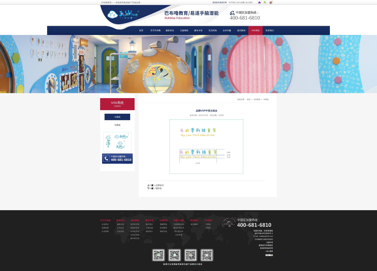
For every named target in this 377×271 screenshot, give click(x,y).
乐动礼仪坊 (134, 231)
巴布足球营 (134, 235)
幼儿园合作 (178, 231)
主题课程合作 (178, 224)
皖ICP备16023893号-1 (264, 233)
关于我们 (232, 2)
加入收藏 (240, 2)
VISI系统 (255, 30)
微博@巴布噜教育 (266, 245)
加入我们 (249, 2)
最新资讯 (170, 30)
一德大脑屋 (269, 251)
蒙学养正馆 (134, 238)
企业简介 (105, 224)
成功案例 (241, 30)
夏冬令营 (198, 30)
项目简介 (149, 231)
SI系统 (117, 125)
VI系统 (117, 117)
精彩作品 (163, 231)
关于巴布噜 (155, 30)
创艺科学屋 (134, 224)
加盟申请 (269, 242)
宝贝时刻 (213, 30)
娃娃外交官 (134, 228)
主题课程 (184, 30)
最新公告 (120, 224)
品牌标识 (160, 185)
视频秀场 (163, 224)
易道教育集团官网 (220, 2)
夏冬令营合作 (178, 228)
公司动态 (120, 228)
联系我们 (270, 30)
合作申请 (178, 235)
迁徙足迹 (149, 228)
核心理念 (149, 224)
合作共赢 (227, 30)
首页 (141, 30)
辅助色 (159, 188)
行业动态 (120, 231)
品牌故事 (105, 228)
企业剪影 (105, 231)
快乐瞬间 (163, 228)
